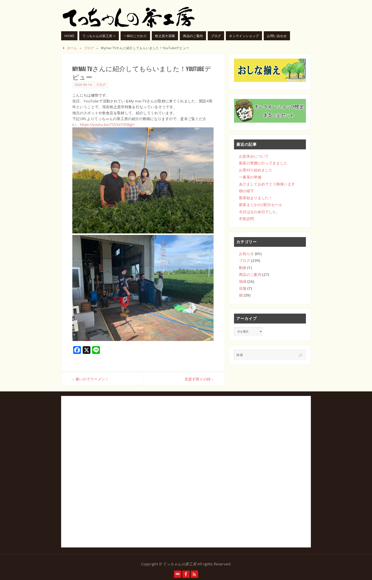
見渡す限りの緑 (199, 379)
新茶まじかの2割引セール (260, 204)
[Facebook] (186, 574)
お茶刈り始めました (256, 169)
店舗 (242, 288)
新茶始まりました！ (256, 197)
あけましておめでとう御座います (267, 183)
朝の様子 (246, 190)
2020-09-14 (83, 85)
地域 (242, 281)
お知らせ (246, 253)
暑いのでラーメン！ (90, 379)
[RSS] (194, 574)
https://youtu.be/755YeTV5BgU (107, 124)
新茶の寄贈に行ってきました (263, 163)
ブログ (89, 48)
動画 (242, 267)
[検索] (300, 355)
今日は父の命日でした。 (259, 211)
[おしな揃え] (270, 70)
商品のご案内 (250, 274)
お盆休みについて (254, 156)
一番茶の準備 (250, 177)
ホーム (72, 48)
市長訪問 (246, 218)
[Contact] (177, 574)
